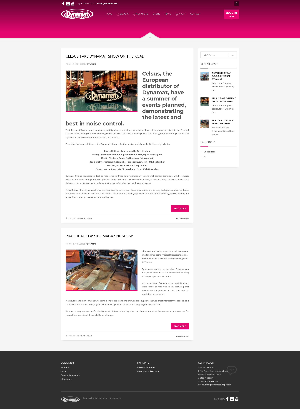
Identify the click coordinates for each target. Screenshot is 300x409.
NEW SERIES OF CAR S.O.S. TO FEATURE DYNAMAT (221, 76)
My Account (66, 379)
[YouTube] (72, 3)
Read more (180, 208)
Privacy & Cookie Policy (148, 371)
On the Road (86, 218)
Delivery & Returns (146, 367)
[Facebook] (63, 3)
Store (63, 371)
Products (65, 367)
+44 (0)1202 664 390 (107, 3)
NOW (232, 14)
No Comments (182, 219)
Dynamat (91, 64)
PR (205, 156)
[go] (233, 55)
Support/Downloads (70, 375)
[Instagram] (68, 3)
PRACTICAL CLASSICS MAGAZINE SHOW (99, 235)
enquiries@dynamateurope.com (215, 384)
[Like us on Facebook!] (227, 399)
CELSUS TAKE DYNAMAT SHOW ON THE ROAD (105, 56)
